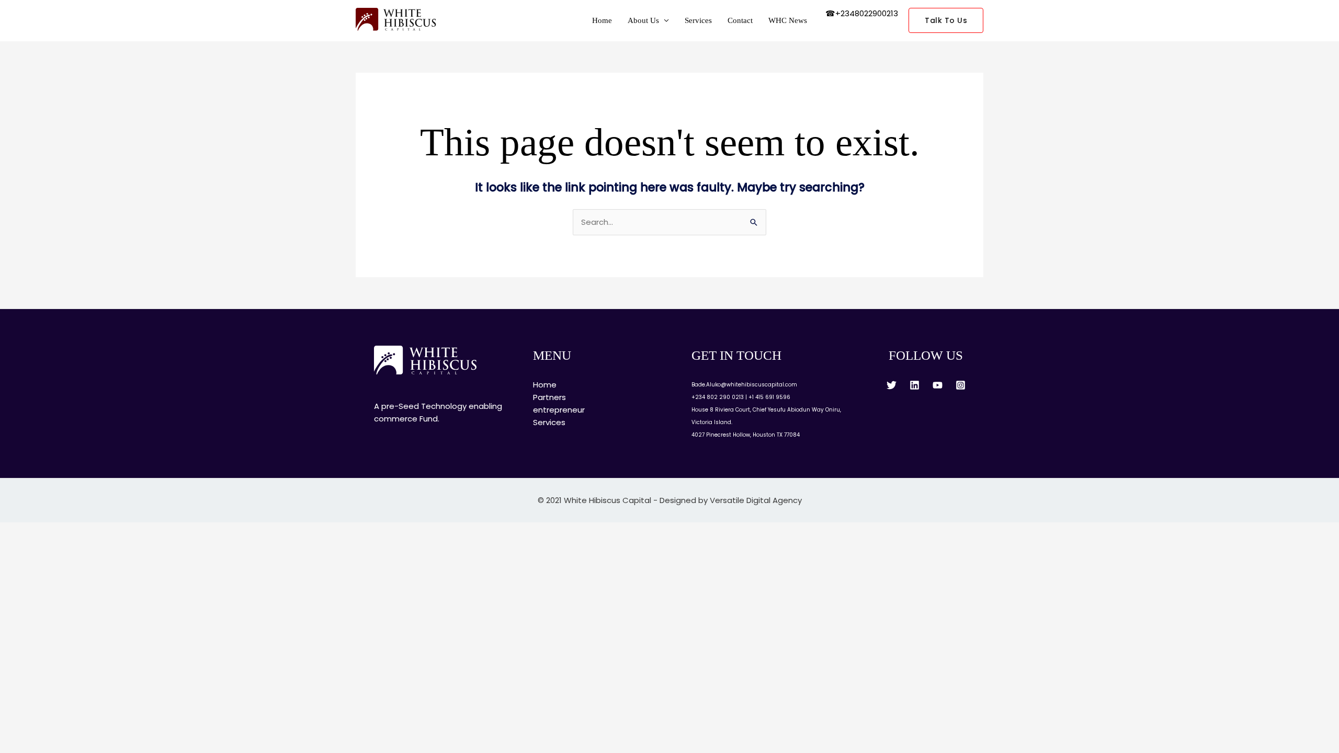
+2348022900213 (866, 13)
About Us (643, 20)
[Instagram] (961, 385)
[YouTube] (938, 385)
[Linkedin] (915, 385)
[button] (946, 20)
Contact (740, 20)
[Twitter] (892, 385)
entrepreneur (559, 409)
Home (602, 20)
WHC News (787, 20)
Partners (549, 397)
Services (698, 20)
